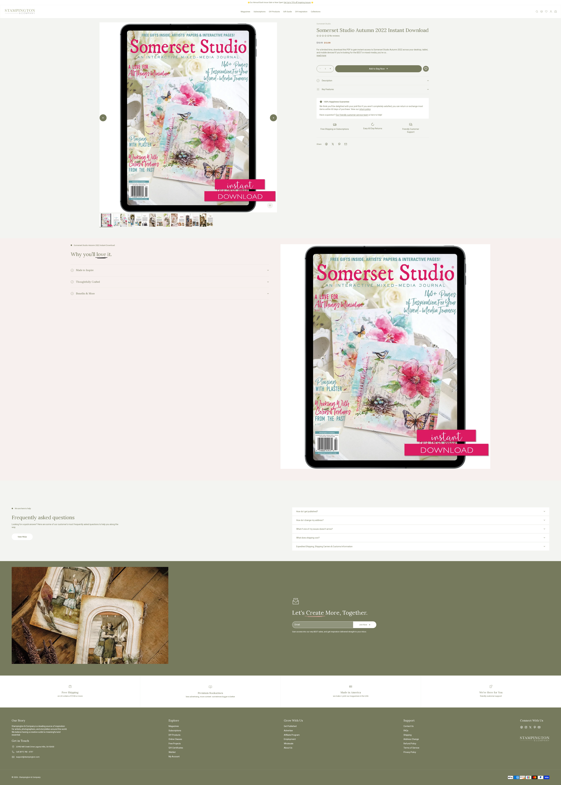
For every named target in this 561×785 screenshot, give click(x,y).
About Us (288, 748)
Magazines (245, 12)
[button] (323, 35)
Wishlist (172, 752)
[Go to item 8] (206, 220)
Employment (290, 739)
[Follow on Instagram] (525, 727)
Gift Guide (287, 12)
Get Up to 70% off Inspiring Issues (297, 2)
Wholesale (288, 743)
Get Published (290, 726)
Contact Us (409, 726)
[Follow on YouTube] (539, 727)
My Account (174, 756)
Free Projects (175, 743)
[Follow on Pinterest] (534, 727)
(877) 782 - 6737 (26, 752)
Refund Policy (410, 743)
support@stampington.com (28, 757)
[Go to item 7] (192, 220)
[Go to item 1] (106, 220)
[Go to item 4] (149, 220)
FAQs (406, 730)
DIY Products (274, 12)
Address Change (411, 739)
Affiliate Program (292, 735)
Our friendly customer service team (352, 115)
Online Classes (175, 739)
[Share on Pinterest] (339, 144)
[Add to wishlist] (426, 69)
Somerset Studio (324, 24)
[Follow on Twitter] (530, 727)
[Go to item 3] (134, 220)
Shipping (408, 735)
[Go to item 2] (120, 220)
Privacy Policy (410, 752)
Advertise (288, 730)
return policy (364, 109)
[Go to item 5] (163, 220)
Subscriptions (259, 12)
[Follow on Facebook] (521, 727)
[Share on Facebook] (326, 144)
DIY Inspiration (301, 12)
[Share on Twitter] (332, 144)
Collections (315, 12)
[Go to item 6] (177, 220)
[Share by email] (345, 144)
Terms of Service (411, 748)
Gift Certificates (176, 748)
